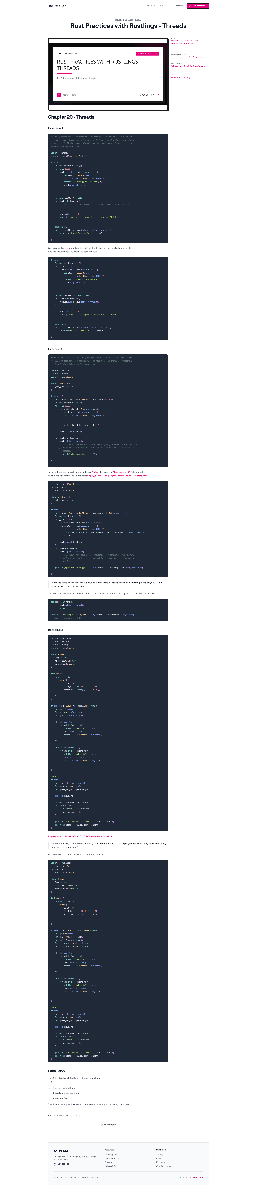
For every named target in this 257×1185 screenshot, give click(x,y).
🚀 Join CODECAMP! (197, 6)
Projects (108, 1162)
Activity (151, 6)
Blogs (170, 6)
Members (179, 6)
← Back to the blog (180, 77)
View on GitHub (73, 1115)
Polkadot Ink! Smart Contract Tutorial (188, 66)
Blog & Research (112, 1158)
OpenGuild (198, 1177)
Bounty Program (163, 1166)
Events (162, 6)
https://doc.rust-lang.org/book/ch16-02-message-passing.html (80, 836)
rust (195, 40)
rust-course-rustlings (182, 43)
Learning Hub (111, 1154)
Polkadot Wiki (111, 1166)
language (187, 40)
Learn (141, 6)
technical (176, 40)
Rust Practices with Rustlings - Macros (188, 57)
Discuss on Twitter (56, 1115)
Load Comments (108, 1124)
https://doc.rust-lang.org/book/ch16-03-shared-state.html (117, 475)
